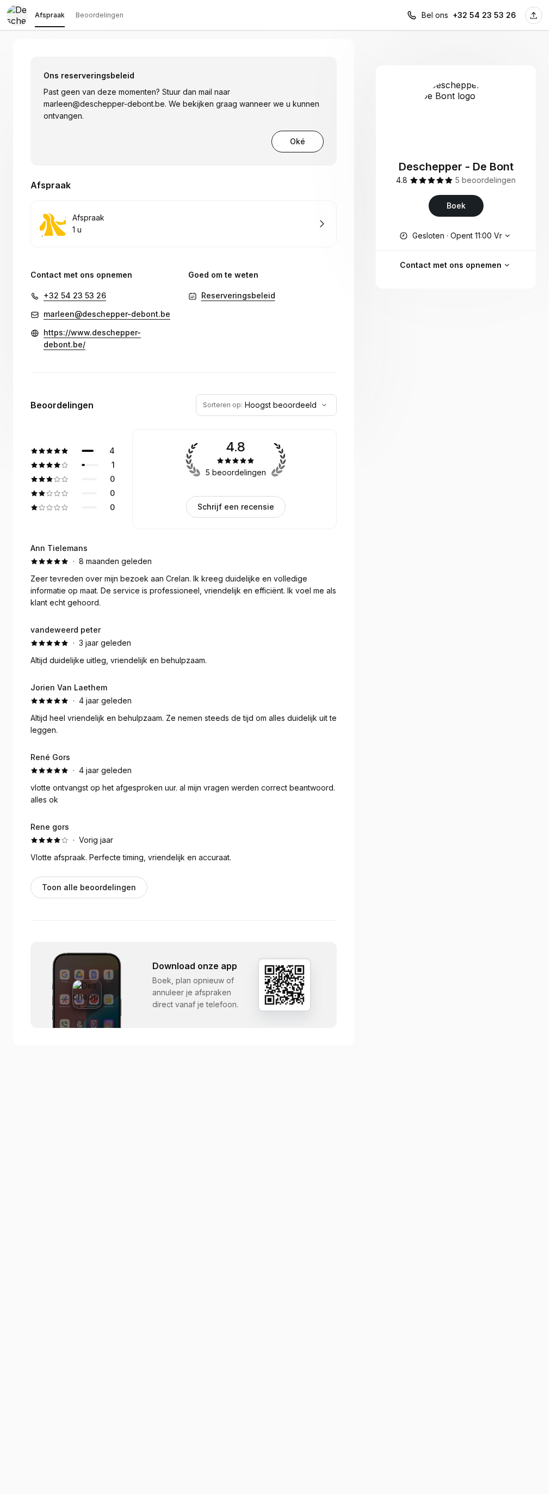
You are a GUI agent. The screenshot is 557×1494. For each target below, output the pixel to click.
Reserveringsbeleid (238, 295)
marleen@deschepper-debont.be (104, 103)
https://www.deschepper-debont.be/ (92, 338)
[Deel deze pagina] (533, 15)
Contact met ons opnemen (451, 265)
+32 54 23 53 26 (484, 15)
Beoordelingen (99, 15)
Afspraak (50, 15)
